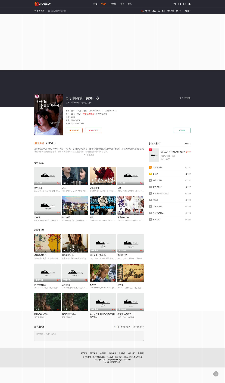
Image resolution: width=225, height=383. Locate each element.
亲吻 (119, 188)
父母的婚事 (94, 188)
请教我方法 (122, 255)
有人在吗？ (157, 187)
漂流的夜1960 (123, 217)
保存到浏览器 (185, 98)
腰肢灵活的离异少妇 (98, 255)
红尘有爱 (66, 217)
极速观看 (93, 130)
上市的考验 (157, 206)
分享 (182, 130)
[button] (40, 143)
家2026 (93, 285)
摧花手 (155, 200)
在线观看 (74, 130)
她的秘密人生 (68, 255)
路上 (64, 188)
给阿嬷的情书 (40, 255)
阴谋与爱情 (157, 180)
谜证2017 (157, 219)
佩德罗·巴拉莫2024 (161, 193)
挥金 (92, 217)
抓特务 (120, 285)
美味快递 (66, 285)
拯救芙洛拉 (157, 167)
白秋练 (155, 174)
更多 (188, 143)
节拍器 (37, 217)
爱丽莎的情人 (158, 213)
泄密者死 (38, 188)
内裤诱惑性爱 (40, 285)
